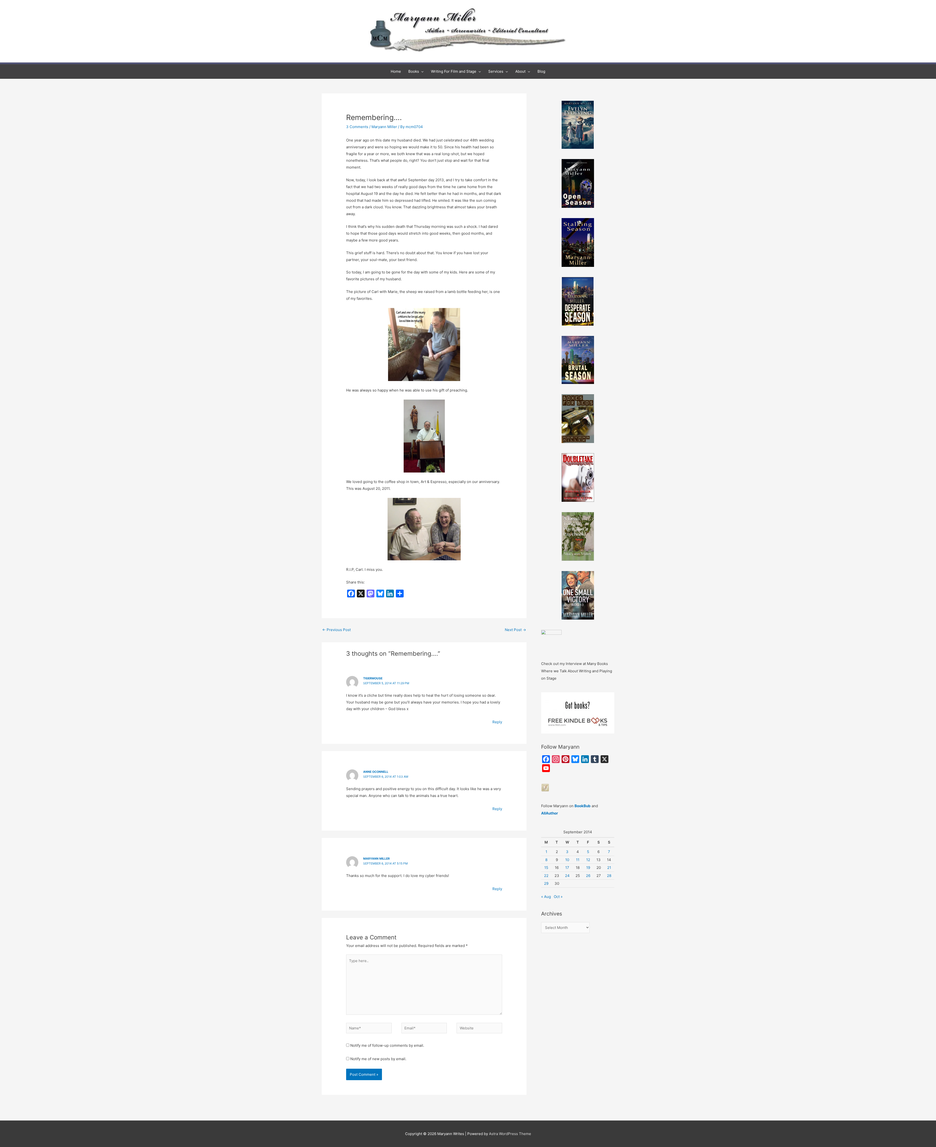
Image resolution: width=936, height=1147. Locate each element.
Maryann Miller (384, 126)
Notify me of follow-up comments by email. (387, 1045)
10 (567, 859)
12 (588, 859)
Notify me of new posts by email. (378, 1058)
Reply (497, 722)
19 (588, 867)
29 (546, 883)
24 (567, 875)
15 (546, 867)
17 (567, 867)
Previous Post (336, 629)
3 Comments (357, 126)
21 (609, 867)
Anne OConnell (375, 772)
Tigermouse (372, 678)
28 (609, 875)
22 (546, 875)
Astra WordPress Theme (510, 1133)
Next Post (515, 629)
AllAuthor (549, 813)
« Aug (546, 896)
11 (577, 859)
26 (588, 875)
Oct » (558, 896)
